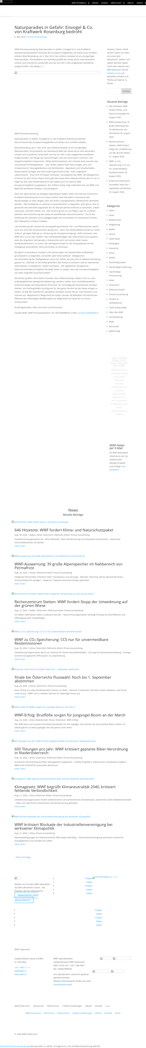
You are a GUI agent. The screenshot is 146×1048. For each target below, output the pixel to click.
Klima (111, 253)
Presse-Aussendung (37, 36)
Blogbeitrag (114, 224)
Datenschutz (53, 1006)
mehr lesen (20, 546)
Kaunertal (113, 248)
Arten (111, 215)
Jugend (104, 3)
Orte (23, 16)
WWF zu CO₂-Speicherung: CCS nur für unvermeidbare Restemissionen (61, 641)
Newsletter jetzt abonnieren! (26, 897)
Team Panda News (118, 307)
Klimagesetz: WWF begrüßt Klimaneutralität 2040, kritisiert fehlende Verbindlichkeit (65, 788)
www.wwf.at (20, 974)
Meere (112, 257)
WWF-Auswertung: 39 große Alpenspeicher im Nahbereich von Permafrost (68, 565)
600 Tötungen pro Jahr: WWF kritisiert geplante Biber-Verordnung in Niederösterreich (71, 750)
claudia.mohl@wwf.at (88, 312)
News (111, 280)
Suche (117, 1013)
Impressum (38, 1006)
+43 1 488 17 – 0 (22, 967)
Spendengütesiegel (62, 984)
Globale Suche (114, 73)
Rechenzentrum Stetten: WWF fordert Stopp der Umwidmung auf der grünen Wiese (71, 603)
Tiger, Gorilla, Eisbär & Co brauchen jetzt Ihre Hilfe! (119, 361)
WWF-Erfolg (114, 331)
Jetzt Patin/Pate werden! (120, 427)
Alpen (112, 210)
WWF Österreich (79, 3)
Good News (114, 238)
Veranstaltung (115, 317)
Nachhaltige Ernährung (120, 267)
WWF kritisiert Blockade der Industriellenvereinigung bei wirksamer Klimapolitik (63, 826)
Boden (112, 229)
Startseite (4, 1046)
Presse (130, 3)
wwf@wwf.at (21, 970)
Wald (111, 321)
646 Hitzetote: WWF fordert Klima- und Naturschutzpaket (118, 110)
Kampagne (114, 243)
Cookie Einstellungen (72, 1006)
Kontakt (98, 1006)
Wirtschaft (116, 3)
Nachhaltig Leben (117, 262)
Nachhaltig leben (48, 16)
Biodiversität (115, 219)
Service (140, 3)
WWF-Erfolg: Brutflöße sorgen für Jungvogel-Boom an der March (70, 715)
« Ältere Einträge (22, 857)
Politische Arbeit (117, 289)
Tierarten (64, 10)
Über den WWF (116, 312)
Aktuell (88, 1006)
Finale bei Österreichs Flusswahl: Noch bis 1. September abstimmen (120, 184)
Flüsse (112, 234)
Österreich (114, 285)
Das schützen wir (34, 10)
